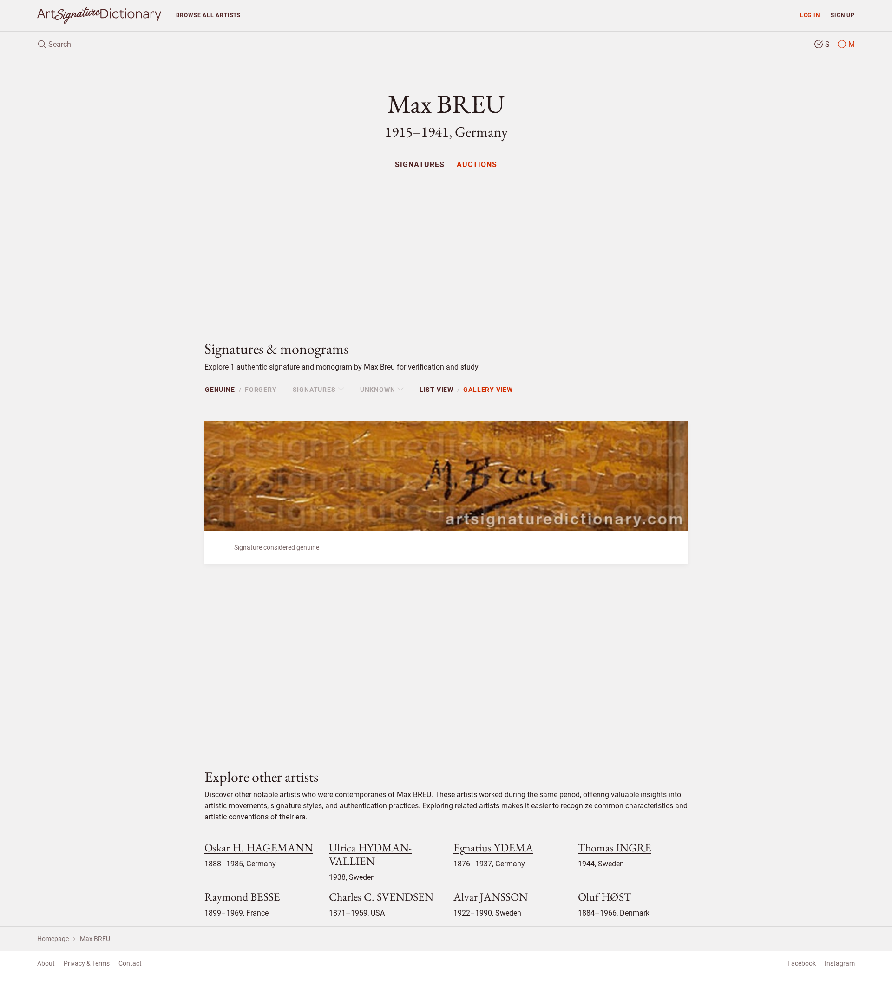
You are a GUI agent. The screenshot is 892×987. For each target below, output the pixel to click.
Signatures (420, 165)
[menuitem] (420, 164)
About (46, 963)
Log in (810, 15)
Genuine (220, 389)
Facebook (801, 963)
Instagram (840, 963)
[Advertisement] (446, 253)
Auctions (477, 165)
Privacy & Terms (87, 963)
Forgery (261, 389)
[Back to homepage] (99, 15)
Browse (208, 15)
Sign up (843, 15)
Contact (130, 963)
